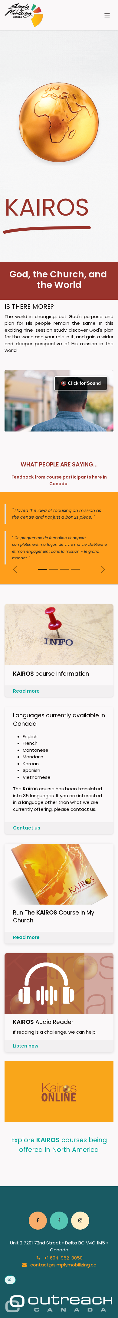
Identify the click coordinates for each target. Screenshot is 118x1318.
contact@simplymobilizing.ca (63, 1265)
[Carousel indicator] (42, 569)
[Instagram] (80, 1221)
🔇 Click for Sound (81, 383)
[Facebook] (38, 1221)
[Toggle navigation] (107, 14)
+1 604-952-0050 (63, 1258)
